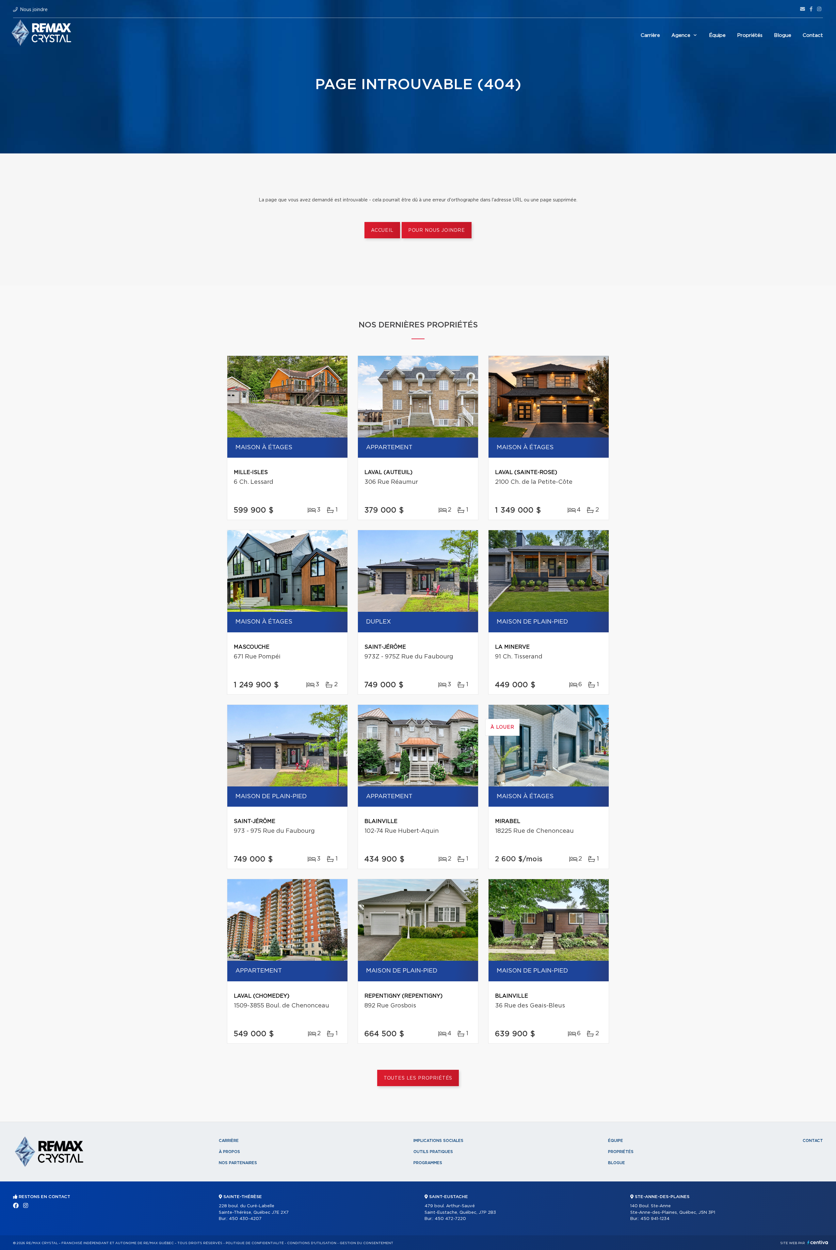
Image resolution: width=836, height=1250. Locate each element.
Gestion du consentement (366, 1243)
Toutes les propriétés (418, 1078)
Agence (680, 35)
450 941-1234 (654, 1219)
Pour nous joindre (436, 230)
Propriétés (750, 35)
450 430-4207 (245, 1219)
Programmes (427, 1163)
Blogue (782, 35)
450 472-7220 (450, 1219)
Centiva (817, 1242)
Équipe (717, 35)
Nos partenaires (238, 1163)
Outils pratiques (433, 1152)
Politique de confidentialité (255, 1243)
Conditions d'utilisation (311, 1243)
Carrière (650, 35)
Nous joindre (34, 10)
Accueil (382, 230)
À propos (229, 1152)
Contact (813, 35)
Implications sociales (438, 1141)
